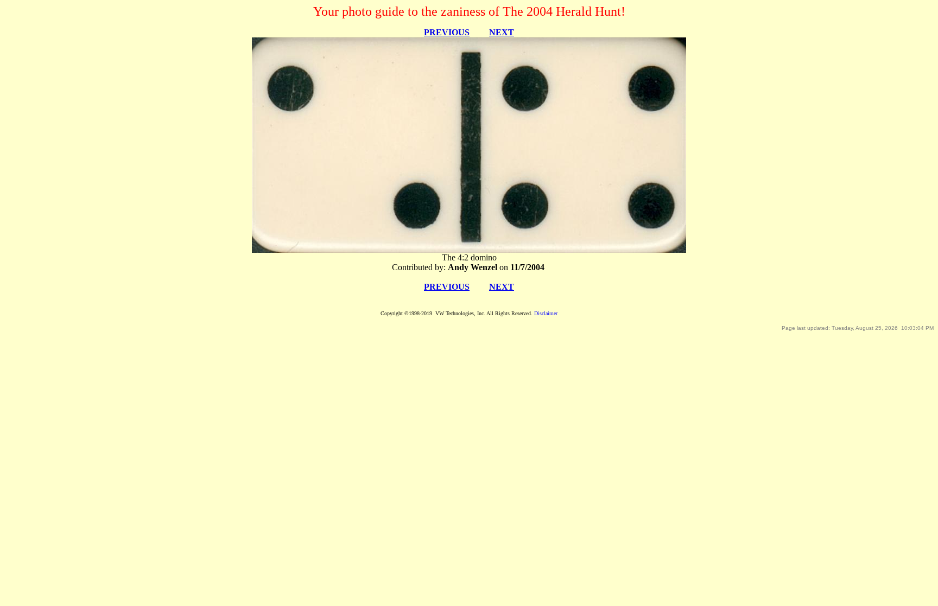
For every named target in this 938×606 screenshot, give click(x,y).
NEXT (501, 32)
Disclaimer (545, 313)
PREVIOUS (447, 32)
